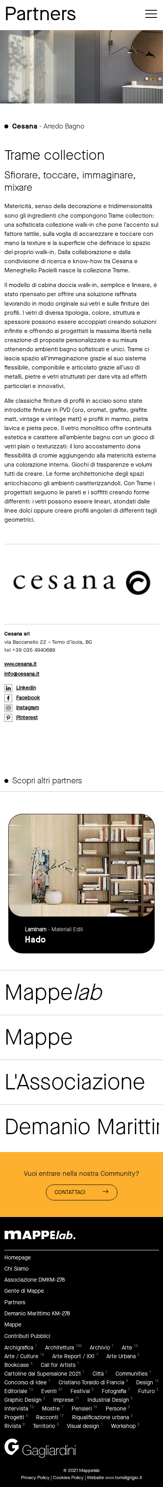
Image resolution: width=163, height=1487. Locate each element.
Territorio (44, 1426)
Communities (132, 1374)
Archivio (100, 1347)
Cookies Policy (68, 1477)
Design (144, 1382)
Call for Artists (58, 1365)
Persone (116, 1408)
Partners (14, 1302)
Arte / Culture (21, 1356)
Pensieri (82, 1408)
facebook (28, 697)
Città (98, 1374)
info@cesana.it (22, 673)
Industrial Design (108, 1400)
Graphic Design (23, 1400)
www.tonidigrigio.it (123, 1477)
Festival (80, 1391)
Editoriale (15, 1391)
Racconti (47, 1417)
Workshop (123, 1426)
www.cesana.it (20, 663)
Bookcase (16, 1365)
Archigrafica (18, 1347)
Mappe (12, 1324)
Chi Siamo (16, 1269)
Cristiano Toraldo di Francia (91, 1382)
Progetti (14, 1417)
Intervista (16, 1408)
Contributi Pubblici (27, 1336)
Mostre (51, 1408)
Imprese (63, 1400)
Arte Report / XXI (73, 1356)
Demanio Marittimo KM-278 (37, 1313)
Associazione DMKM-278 (34, 1280)
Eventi (49, 1391)
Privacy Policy (35, 1477)
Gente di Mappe (24, 1291)
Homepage (17, 1257)
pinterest (27, 717)
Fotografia (114, 1391)
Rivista (12, 1426)
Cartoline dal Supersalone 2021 (42, 1374)
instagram (27, 707)
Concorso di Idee (25, 1382)
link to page (81, 883)
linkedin (26, 687)
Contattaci (70, 1192)
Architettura (59, 1347)
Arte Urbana (121, 1356)
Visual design (83, 1426)
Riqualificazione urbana (100, 1417)
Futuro (146, 1391)
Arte (127, 1347)
